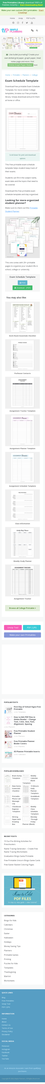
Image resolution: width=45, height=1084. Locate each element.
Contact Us (6, 1025)
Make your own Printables (23, 635)
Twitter (5, 1055)
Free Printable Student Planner (24, 732)
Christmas (8, 929)
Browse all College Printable (22, 608)
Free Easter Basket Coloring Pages (19, 864)
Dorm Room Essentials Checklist (22, 336)
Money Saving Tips (12, 946)
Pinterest (5, 1046)
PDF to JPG (30, 18)
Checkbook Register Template (16, 809)
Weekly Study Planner (23, 561)
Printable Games (11, 955)
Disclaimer (6, 1034)
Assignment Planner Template (22, 448)
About (4, 1022)
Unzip (20, 18)
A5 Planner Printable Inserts (27, 751)
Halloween (8, 937)
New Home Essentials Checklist (16, 788)
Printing (7, 959)
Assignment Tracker (22, 599)
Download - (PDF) (23, 288)
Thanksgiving (10, 972)
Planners (12, 727)
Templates (22, 712)
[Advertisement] (22, 669)
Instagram (6, 1049)
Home (12, 18)
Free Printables (8, 1001)
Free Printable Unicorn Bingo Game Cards (22, 860)
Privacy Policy (7, 1031)
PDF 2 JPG (32, 627)
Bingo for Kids (10, 920)
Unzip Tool (12, 627)
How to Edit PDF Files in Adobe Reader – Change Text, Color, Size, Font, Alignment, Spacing (25, 720)
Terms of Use (7, 1028)
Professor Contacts (22, 373)
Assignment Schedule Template (22, 486)
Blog (3, 997)
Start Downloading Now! (31, 5)
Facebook (5, 1052)
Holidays (7, 942)
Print (23, 283)
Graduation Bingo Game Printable (18, 856)
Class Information (22, 523)
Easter (7, 933)
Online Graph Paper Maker (20, 65)
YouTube (5, 1059)
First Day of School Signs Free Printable (27, 708)
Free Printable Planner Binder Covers (24, 742)
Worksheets (9, 980)
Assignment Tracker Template (22, 411)
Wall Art (7, 976)
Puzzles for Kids (11, 963)
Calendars (22, 754)
